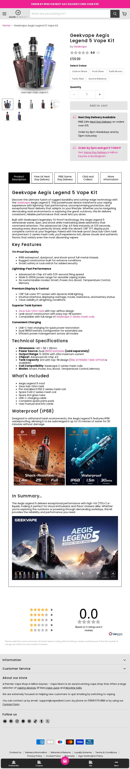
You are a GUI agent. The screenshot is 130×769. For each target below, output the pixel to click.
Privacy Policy (34, 756)
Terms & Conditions (106, 752)
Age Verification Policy (90, 756)
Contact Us (15, 752)
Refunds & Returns (61, 752)
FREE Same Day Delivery (65, 178)
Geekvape (80, 46)
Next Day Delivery (101, 121)
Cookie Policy (53, 756)
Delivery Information (36, 752)
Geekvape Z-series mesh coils (75, 316)
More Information (111, 178)
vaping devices (26, 688)
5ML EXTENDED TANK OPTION (87, 360)
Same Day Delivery (95, 152)
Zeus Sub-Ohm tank (31, 311)
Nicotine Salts (73, 688)
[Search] (115, 14)
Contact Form (11, 704)
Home (6, 25)
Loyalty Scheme (83, 752)
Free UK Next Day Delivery (42, 178)
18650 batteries (54, 351)
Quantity (75, 87)
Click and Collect (88, 178)
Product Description (19, 178)
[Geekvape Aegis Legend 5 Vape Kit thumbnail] (7, 104)
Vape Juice (52, 688)
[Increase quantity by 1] (100, 94)
